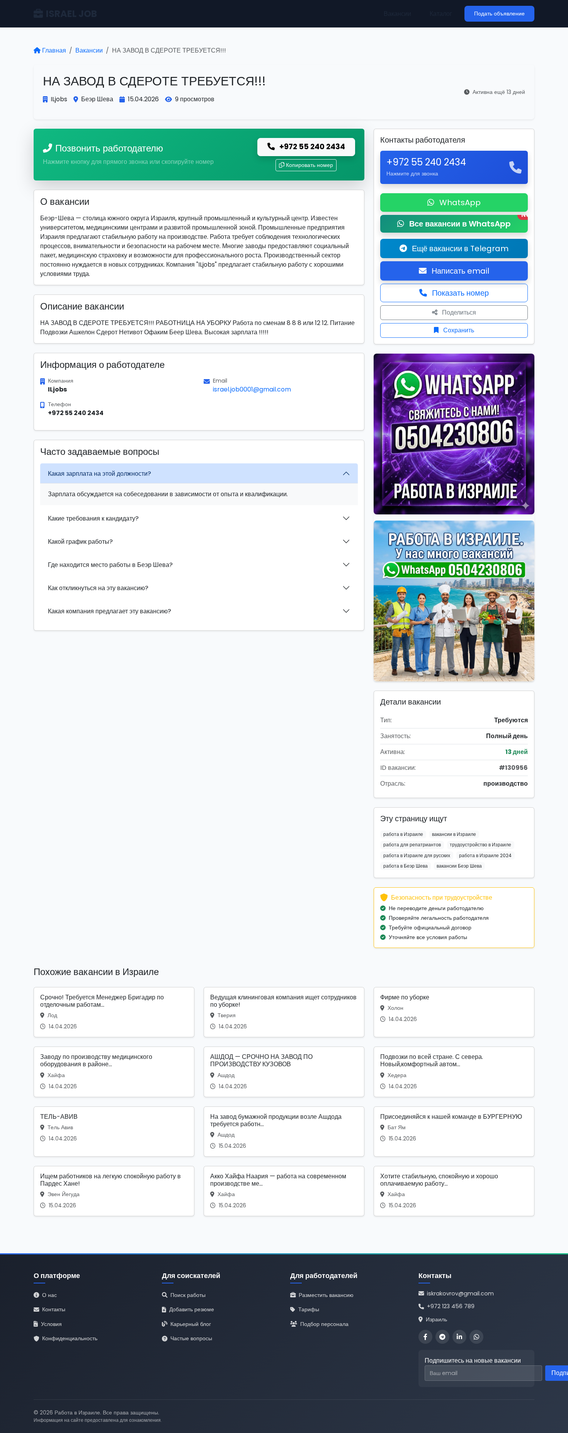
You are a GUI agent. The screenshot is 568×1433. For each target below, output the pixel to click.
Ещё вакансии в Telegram (459, 248)
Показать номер (459, 293)
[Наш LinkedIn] (459, 1337)
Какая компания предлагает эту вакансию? (109, 611)
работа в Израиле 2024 (485, 855)
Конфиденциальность (69, 1338)
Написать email (459, 270)
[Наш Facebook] (425, 1337)
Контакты (53, 1309)
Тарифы (308, 1309)
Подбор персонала (324, 1324)
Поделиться (458, 312)
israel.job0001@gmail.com (252, 389)
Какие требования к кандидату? (93, 518)
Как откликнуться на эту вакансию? (98, 588)
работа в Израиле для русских (416, 855)
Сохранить (458, 330)
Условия (51, 1324)
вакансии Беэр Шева (459, 866)
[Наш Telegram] (442, 1337)
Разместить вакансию (326, 1295)
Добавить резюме (191, 1309)
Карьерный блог (190, 1324)
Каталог (441, 13)
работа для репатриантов (412, 844)
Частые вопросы (191, 1338)
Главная (54, 50)
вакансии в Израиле (454, 834)
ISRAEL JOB (71, 13)
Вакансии (397, 13)
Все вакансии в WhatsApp (467, 222)
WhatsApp (459, 202)
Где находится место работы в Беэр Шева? (110, 564)
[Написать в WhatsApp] (476, 1337)
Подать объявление (499, 13)
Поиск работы (188, 1295)
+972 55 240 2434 (311, 146)
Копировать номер (309, 165)
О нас (49, 1295)
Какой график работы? (80, 541)
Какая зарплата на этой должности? (99, 473)
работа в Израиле (403, 834)
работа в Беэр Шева (405, 866)
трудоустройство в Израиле (480, 844)
